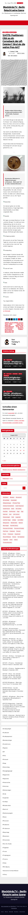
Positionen (12, 531)
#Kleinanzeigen (7, 790)
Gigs (22, 511)
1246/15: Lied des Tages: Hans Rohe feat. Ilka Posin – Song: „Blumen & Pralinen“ (18, 326)
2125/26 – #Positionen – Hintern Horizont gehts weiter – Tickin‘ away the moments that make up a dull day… (14, 555)
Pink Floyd (5, 531)
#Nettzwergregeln (8, 813)
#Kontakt (11, 911)
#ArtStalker (5, 497)
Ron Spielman (21, 536)
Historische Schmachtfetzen (10, 870)
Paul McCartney (14, 525)
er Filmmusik (6, 311)
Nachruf (21, 522)
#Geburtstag (6, 767)
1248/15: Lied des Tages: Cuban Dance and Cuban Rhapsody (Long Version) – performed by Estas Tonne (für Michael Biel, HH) (9, 327)
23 (23, 450)
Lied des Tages (7, 520)
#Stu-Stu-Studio (7, 844)
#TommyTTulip (16, 503)
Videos (16, 539)
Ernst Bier (5, 511)
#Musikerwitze (13, 32)
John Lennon (16, 514)
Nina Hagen (6, 525)
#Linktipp (5, 801)
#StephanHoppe (7, 503)
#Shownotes (6, 840)
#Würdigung (6, 867)
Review (14, 536)
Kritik (13, 517)
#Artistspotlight (7, 728)
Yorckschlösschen (7, 542)
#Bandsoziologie (7, 740)
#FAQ (4, 755)
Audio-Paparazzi (19, 505)
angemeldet (11, 413)
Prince (4, 534)
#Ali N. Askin (20, 53)
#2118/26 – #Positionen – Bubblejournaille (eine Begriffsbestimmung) (9, 623)
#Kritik (20, 373)
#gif (9, 55)
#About (6, 911)
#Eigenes (5, 748)
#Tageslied (5, 847)
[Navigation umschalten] (14, 23)
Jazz (10, 514)
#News (4, 817)
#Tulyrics (5, 859)
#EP (3, 32)
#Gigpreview (6, 774)
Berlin (12, 508)
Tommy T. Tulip (14, 51)
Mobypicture (6, 522)
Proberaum (10, 534)
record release (7, 536)
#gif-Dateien (14, 55)
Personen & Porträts (8, 528)
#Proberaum (6, 828)
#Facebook (18, 497)
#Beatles (12, 497)
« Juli (4, 460)
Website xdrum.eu (7, 469)
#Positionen (9, 359)
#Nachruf (5, 809)
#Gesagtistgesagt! (7, 771)
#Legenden (6, 797)
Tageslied (5, 539)
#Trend (5, 851)
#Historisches (6, 782)
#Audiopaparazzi (7, 736)
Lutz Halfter (20, 520)
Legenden (18, 517)
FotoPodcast (12, 511)
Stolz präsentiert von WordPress (8, 906)
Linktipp (14, 520)
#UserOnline (22, 911)
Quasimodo (17, 534)
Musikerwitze (14, 522)
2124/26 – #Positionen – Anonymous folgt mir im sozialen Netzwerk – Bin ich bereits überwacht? (14, 563)
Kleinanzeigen (6, 517)
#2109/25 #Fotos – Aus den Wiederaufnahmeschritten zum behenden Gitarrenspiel (11, 689)
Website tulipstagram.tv (19, 469)
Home (2, 911)
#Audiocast (6, 732)
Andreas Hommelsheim (8, 505)
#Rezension (6, 375)
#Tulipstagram (7, 855)
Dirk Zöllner (18, 508)
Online (8, 478)
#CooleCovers (6, 744)
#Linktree (16, 911)
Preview (18, 531)
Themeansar (14, 908)
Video (11, 539)
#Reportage (6, 832)
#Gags (7, 32)
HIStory (5, 874)
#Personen (6, 821)
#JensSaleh (14, 500)
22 (20, 450)
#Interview (5, 786)
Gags (18, 511)
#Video (4, 863)
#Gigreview (15, 373)
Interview (5, 514)
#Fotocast (9, 373)
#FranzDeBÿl (6, 500)
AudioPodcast (6, 508)
